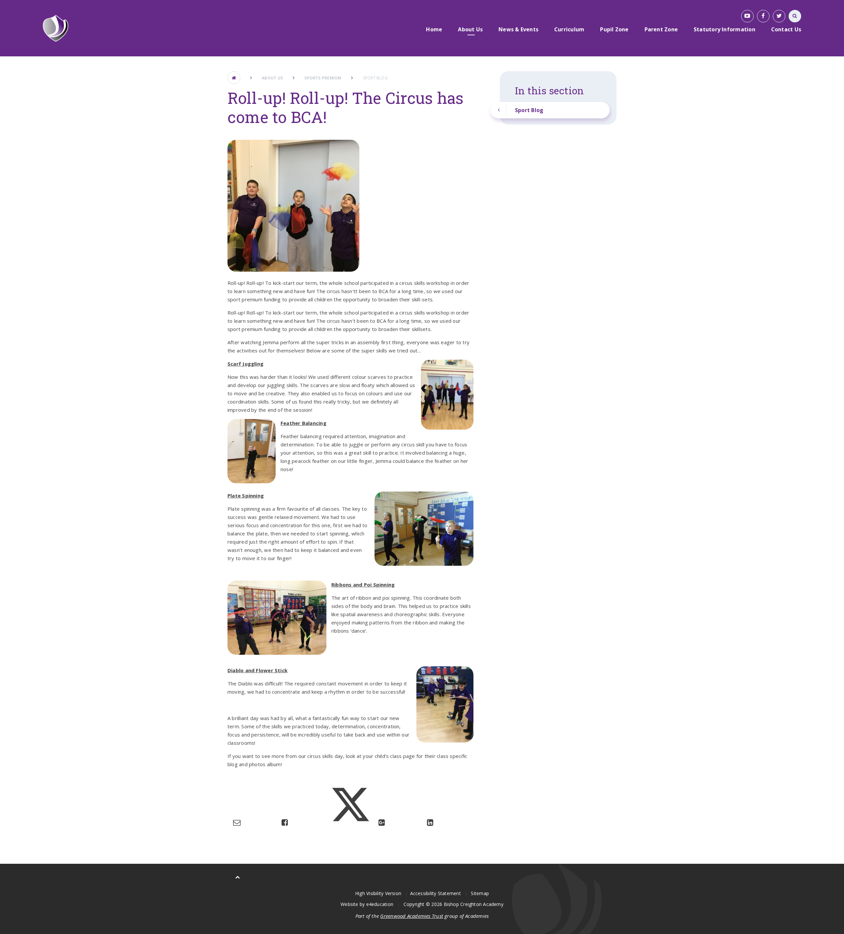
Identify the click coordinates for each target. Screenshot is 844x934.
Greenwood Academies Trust (411, 916)
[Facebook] (763, 16)
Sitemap (480, 893)
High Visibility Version (378, 893)
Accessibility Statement (435, 893)
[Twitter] (779, 16)
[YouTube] (747, 16)
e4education (379, 904)
